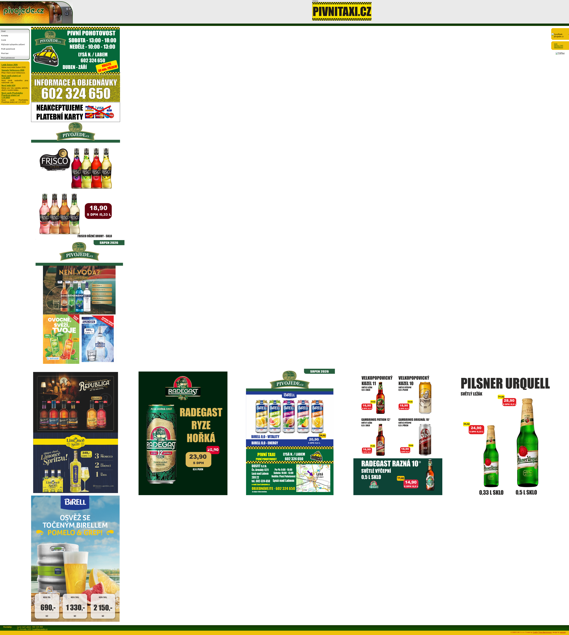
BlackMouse (558, 47)
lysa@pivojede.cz (40, 629)
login (555, 44)
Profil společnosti (8, 49)
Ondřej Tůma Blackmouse (542, 632)
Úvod (3, 31)
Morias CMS (558, 45)
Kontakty (4, 36)
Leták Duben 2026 (9, 65)
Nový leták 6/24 (8, 85)
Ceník (3, 40)
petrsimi (563, 632)
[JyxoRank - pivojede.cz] (560, 36)
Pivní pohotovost (8, 58)
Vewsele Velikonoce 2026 (12, 70)
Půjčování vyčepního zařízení (13, 45)
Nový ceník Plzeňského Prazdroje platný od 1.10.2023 (12, 95)
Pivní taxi (4, 53)
